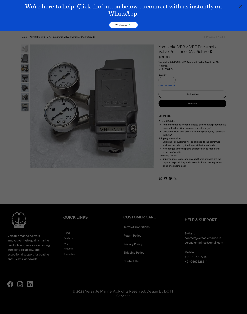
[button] (240, 6)
